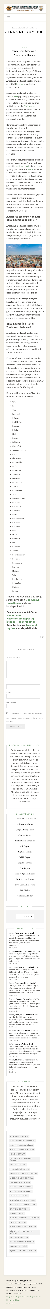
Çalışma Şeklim (25, 835)
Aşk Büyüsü (25, 846)
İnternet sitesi (11, 702)
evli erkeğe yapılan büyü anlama (23, 1205)
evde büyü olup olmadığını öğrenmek (21, 1159)
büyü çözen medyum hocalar (22, 1150)
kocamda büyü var (17, 1154)
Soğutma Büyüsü (25, 862)
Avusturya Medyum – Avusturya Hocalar (25, 53)
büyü (15, 96)
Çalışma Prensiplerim (25, 829)
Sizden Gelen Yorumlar (25, 840)
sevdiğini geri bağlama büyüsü (22, 1141)
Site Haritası (10, 1304)
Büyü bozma (29, 106)
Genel (24, 47)
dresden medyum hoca (19, 1196)
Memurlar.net (14, 615)
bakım (30, 169)
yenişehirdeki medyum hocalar (22, 1200)
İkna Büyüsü (25, 868)
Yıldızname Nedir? (25, 895)
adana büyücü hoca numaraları (23, 1227)
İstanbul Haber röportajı (20, 621)
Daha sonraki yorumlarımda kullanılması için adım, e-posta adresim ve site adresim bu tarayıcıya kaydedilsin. (24, 717)
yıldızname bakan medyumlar (22, 1178)
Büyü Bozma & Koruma (25, 884)
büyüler (19, 84)
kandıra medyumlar (18, 1165)
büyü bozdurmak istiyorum (21, 1187)
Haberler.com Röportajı (20, 618)
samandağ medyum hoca (20, 1209)
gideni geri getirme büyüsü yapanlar (21, 1232)
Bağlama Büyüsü (25, 851)
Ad (7, 683)
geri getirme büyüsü (18, 1246)
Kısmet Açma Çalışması (25, 873)
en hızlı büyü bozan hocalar (22, 1242)
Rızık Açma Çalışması (25, 879)
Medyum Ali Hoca (35, 1297)
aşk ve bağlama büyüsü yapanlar (23, 1251)
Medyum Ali (10, 1297)
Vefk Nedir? (25, 890)
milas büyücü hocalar (19, 1237)
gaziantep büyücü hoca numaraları (24, 1218)
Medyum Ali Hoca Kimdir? (25, 818)
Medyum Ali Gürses (22, 1297)
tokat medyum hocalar (19, 1136)
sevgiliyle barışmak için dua (21, 1145)
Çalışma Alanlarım (25, 824)
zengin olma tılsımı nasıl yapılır (23, 1174)
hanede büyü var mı (18, 1222)
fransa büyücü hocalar (20, 1169)
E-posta (9, 692)
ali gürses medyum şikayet (21, 1191)
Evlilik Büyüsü (25, 857)
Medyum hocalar (23, 166)
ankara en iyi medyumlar (20, 1182)
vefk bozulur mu (17, 1213)
